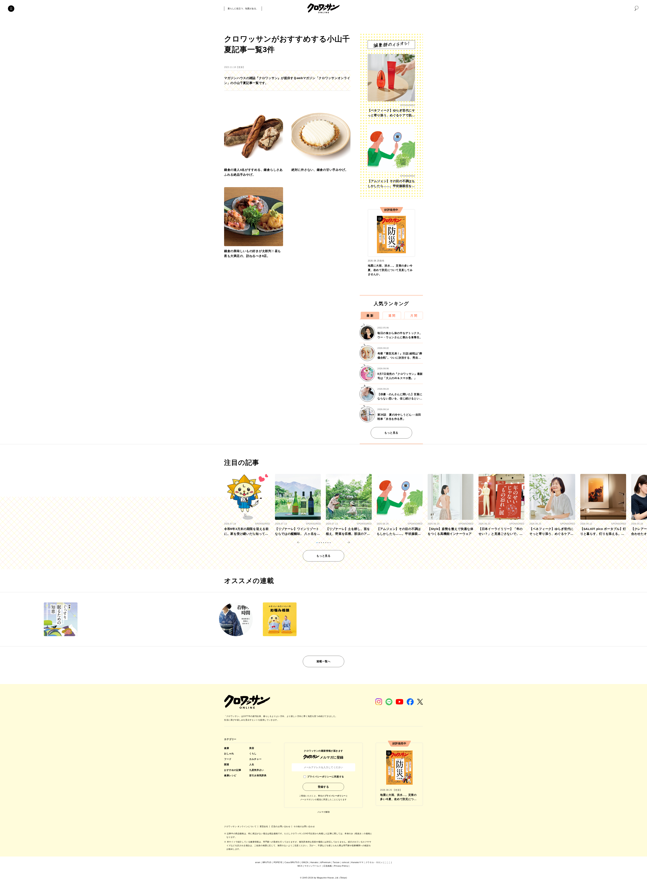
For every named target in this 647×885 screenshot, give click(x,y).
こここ (387, 862)
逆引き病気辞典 (257, 775)
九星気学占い (256, 770)
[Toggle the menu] (11, 8)
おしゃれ (229, 753)
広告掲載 (327, 866)
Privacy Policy (341, 866)
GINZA (305, 862)
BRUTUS (267, 862)
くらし (253, 753)
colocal (345, 862)
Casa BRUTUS (292, 862)
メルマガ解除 (323, 812)
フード (228, 759)
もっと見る (391, 432)
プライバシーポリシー (335, 796)
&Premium (325, 862)
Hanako (314, 862)
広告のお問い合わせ (281, 826)
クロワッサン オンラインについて (240, 826)
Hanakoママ (357, 862)
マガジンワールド (312, 866)
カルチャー (255, 759)
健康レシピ (230, 775)
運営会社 (264, 826)
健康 (226, 748)
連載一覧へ (323, 661)
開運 (226, 764)
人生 (251, 764)
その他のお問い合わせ (304, 826)
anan (257, 862)
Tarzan (336, 862)
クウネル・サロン (373, 862)
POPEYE (278, 862)
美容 (251, 748)
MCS (300, 866)
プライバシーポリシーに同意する (325, 776)
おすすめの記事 (232, 770)
